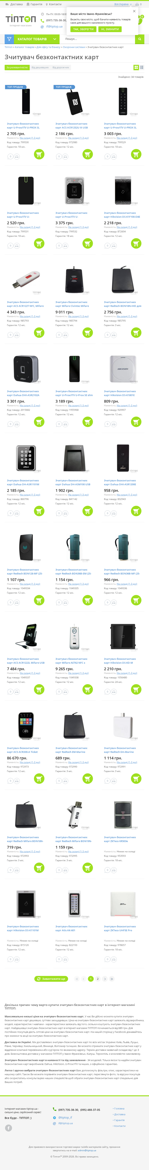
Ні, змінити (110, 29)
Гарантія (119, 1120)
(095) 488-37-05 (90, 1110)
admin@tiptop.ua (87, 1150)
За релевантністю (17, 67)
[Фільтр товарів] (9, 39)
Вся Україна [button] (121, 4)
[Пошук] (139, 39)
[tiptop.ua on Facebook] (8, 1128)
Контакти (120, 1126)
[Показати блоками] (136, 67)
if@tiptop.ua (65, 1123)
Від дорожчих (61, 67)
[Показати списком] (141, 67)
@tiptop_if (65, 1117)
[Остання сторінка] (112, 979)
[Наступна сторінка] (105, 979)
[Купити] (39, 154)
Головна (119, 1108)
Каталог (32, 39)
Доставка (119, 1114)
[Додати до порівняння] (17, 157)
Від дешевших (40, 67)
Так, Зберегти (83, 29)
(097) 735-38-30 (68, 1110)
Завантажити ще (53, 979)
